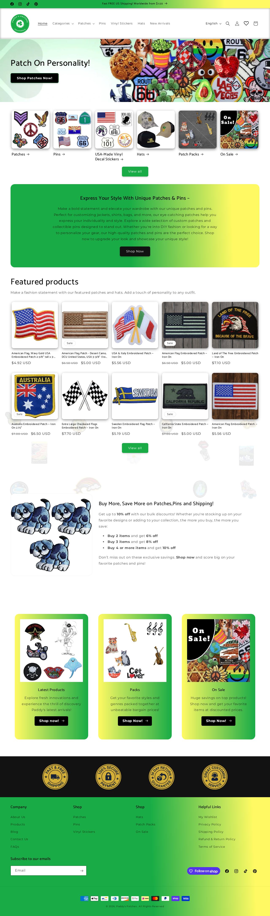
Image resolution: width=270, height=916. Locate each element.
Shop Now (135, 251)
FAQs (15, 846)
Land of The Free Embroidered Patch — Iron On (235, 355)
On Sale (227, 154)
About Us (18, 817)
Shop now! (49, 721)
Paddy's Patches (126, 906)
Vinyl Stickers (84, 832)
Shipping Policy (211, 832)
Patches (18, 154)
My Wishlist (207, 817)
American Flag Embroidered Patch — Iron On (184, 355)
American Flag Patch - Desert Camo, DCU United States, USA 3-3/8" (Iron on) (84, 355)
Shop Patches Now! (34, 78)
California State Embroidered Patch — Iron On (185, 426)
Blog (14, 832)
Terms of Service (211, 846)
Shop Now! (133, 721)
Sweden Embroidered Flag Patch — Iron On (133, 426)
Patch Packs (189, 154)
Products (18, 824)
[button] (63, 23)
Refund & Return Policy (216, 839)
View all (135, 171)
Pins (57, 154)
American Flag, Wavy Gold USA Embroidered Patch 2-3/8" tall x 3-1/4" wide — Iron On (33, 355)
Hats (141, 154)
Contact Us (19, 839)
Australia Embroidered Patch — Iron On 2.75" (33, 426)
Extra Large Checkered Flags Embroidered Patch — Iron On (80, 426)
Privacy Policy (209, 824)
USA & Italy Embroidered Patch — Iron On (133, 355)
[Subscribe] (81, 871)
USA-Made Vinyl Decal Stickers (109, 157)
